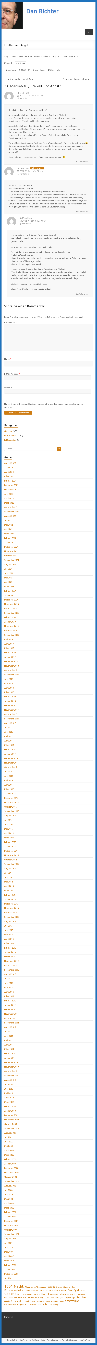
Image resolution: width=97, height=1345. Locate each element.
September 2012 (11, 970)
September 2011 (11, 1023)
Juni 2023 (8, 494)
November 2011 (11, 1014)
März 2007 (9, 1261)
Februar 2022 (10, 538)
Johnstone (64, 1294)
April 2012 (9, 992)
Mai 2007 (8, 1252)
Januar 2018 (10, 701)
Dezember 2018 (11, 661)
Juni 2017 (8, 732)
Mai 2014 (8, 882)
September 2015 (11, 811)
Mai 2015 (8, 829)
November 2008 (11, 1172)
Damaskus (34, 1290)
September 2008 (11, 1181)
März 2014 (9, 890)
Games (82, 1290)
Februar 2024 (10, 481)
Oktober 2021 (10, 556)
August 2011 (10, 1027)
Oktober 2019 (10, 630)
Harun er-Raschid (41, 1294)
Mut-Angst (21, 63)
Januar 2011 (10, 1058)
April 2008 (9, 1203)
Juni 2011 (8, 1036)
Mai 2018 (8, 683)
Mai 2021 (8, 578)
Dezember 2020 (11, 600)
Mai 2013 (8, 934)
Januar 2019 (10, 657)
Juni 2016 (8, 776)
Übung (55, 1304)
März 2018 (9, 692)
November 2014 (11, 855)
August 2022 (10, 516)
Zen (51, 1304)
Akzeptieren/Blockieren (35, 1287)
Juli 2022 (8, 520)
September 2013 (11, 917)
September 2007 (11, 1234)
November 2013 (11, 908)
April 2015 (9, 833)
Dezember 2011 (11, 1009)
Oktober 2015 (10, 807)
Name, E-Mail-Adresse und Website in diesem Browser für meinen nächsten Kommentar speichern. (44, 405)
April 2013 (9, 939)
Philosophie (59, 1298)
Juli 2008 (8, 1190)
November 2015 (11, 802)
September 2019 (11, 635)
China (28, 1290)
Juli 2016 (8, 771)
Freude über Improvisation (76, 79)
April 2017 (9, 741)
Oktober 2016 (10, 767)
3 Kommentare (55, 70)
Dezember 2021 (11, 547)
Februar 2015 (10, 842)
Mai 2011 (8, 1040)
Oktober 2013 (10, 912)
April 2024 (9, 472)
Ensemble (43, 1290)
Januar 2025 (10, 467)
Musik (31, 1297)
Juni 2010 (8, 1089)
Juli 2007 (8, 1243)
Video (45, 1304)
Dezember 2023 (11, 485)
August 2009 (10, 1133)
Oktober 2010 (10, 1071)
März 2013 (9, 943)
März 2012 (9, 996)
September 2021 (11, 560)
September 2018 (11, 675)
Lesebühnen (8, 1298)
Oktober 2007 (10, 1230)
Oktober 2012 (10, 965)
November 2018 (11, 666)
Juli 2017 (8, 727)
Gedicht (10, 1293)
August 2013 (10, 921)
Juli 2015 (8, 820)
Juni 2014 (8, 877)
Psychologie (70, 1298)
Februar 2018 (10, 697)
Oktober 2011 (10, 1018)
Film (56, 1290)
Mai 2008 (8, 1199)
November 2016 (11, 763)
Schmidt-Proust (28, 1301)
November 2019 (11, 626)
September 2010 (11, 1075)
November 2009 (11, 1120)
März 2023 (9, 503)
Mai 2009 (8, 1146)
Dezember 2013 (11, 904)
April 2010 (9, 1097)
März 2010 (9, 1102)
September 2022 (11, 511)
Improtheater (40, 70)
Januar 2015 (10, 846)
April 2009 (9, 1150)
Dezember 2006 (11, 1274)
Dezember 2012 (11, 956)
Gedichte (8, 431)
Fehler (51, 1290)
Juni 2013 (8, 930)
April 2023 (9, 498)
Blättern (66, 1287)
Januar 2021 (10, 595)
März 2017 (9, 745)
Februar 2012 (10, 1001)
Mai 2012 (8, 987)
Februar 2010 (10, 1106)
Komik (73, 1294)
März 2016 (9, 789)
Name (7, 359)
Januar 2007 (10, 1269)
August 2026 (10, 463)
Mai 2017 (8, 736)
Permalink (24, 98)
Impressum (8, 1317)
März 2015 (9, 838)
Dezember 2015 (11, 798)
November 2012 (11, 961)
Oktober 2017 (10, 714)
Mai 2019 (8, 639)
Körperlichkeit (81, 1294)
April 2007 (9, 1256)
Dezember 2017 (11, 705)
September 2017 (11, 719)
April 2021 (9, 582)
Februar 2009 (10, 1159)
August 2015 (10, 816)
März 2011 (9, 1049)
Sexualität (54, 1301)
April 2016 (9, 785)
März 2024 (9, 476)
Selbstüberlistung (43, 1301)
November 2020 (11, 604)
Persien (50, 1297)
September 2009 (11, 1128)
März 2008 (9, 1208)
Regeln (7, 1301)
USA (40, 1304)
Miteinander (20, 1297)
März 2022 (9, 534)
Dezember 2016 (11, 758)
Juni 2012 (8, 983)
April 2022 (9, 529)
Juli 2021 (8, 569)
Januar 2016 (10, 793)
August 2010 (10, 1080)
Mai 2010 (8, 1093)
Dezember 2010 (11, 1062)
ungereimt (22, 1304)
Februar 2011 (10, 1053)
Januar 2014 (10, 899)
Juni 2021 (8, 573)
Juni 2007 (8, 1247)
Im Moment (54, 1294)
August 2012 (10, 974)
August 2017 (10, 723)
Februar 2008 (10, 1212)
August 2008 (10, 1186)
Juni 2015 (8, 824)
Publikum (82, 1297)
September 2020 (11, 613)
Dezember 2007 (11, 1221)
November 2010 (11, 1067)
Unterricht (32, 1304)
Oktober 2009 (10, 1124)
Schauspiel (16, 1301)
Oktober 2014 (10, 860)
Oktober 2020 (10, 608)
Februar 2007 (10, 1265)
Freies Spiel (73, 1290)
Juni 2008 (8, 1194)
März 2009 (9, 1155)
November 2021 (11, 551)
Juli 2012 (8, 979)
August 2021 (10, 564)
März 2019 (9, 648)
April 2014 (9, 886)
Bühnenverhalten (14, 1290)
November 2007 (11, 1225)
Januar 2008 (10, 1216)
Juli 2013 (8, 926)
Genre (19, 1294)
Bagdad (52, 1286)
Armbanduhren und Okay (20, 79)
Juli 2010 (8, 1084)
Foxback (62, 1290)
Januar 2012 (10, 1005)
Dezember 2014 (11, 851)
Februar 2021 (10, 591)
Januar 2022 (10, 542)
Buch (73, 1287)
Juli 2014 (8, 873)
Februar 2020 (10, 617)
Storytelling (72, 1300)
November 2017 (11, 710)
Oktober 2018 (10, 670)
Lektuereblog (10, 440)
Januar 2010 (10, 1111)
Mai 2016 (8, 780)
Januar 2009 (10, 1164)
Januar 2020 (10, 622)
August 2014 (10, 868)
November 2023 (11, 489)
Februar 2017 (10, 749)
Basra (60, 1287)
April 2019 (9, 644)
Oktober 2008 (10, 1177)
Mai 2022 (8, 525)
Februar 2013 (10, 948)
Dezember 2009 (11, 1115)
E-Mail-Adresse (12, 374)
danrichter (12, 70)
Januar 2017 (10, 754)
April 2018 (9, 688)
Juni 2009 (8, 1142)
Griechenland (27, 1294)
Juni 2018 (8, 679)
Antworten (84, 162)
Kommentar (10, 322)
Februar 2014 (10, 895)
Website (8, 387)
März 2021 (9, 586)
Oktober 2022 (10, 507)
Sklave (61, 1301)
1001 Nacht (14, 1286)
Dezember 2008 (11, 1168)
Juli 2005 (8, 1278)
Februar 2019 (10, 652)
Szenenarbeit (10, 1304)
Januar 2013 (10, 952)
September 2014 (11, 864)
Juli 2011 (8, 1031)
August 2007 (10, 1238)
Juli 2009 (8, 1137)
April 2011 (9, 1045)
